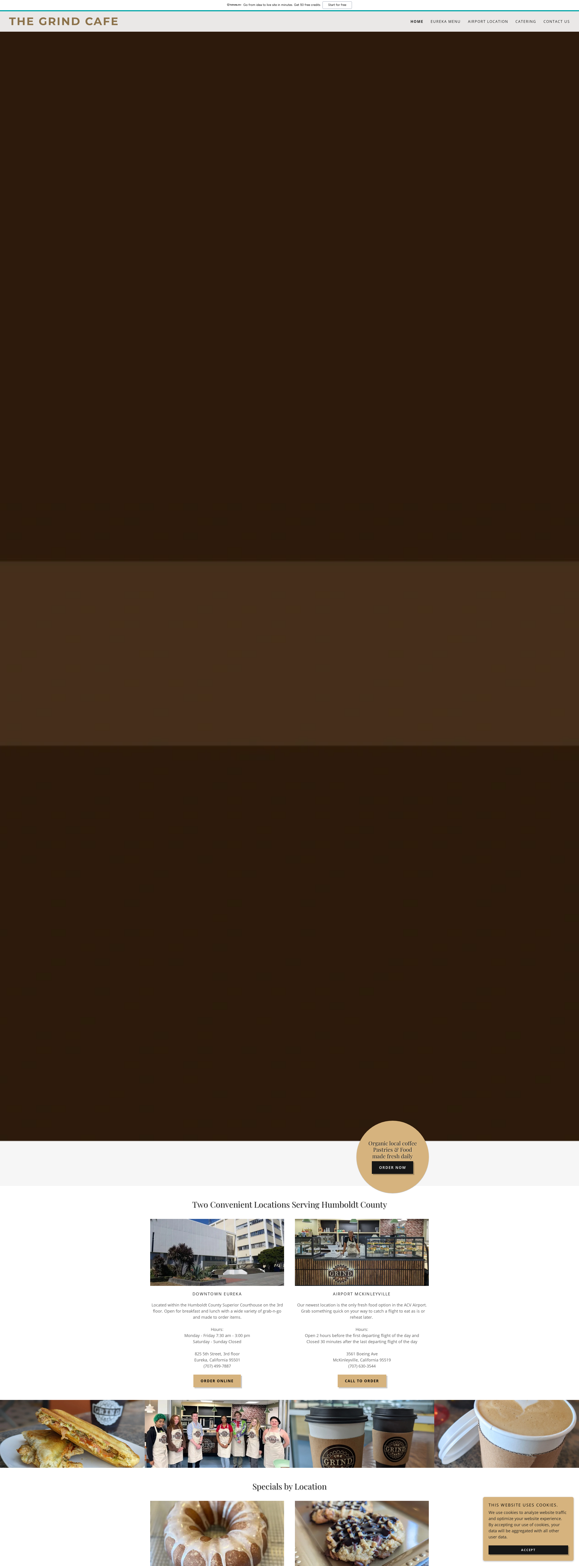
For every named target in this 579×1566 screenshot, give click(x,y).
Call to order (362, 1380)
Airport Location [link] (488, 21)
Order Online (217, 1380)
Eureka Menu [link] (446, 21)
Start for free (337, 5)
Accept (528, 1550)
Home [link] (417, 21)
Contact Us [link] (556, 21)
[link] (149, 23)
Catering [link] (525, 21)
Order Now (392, 1167)
